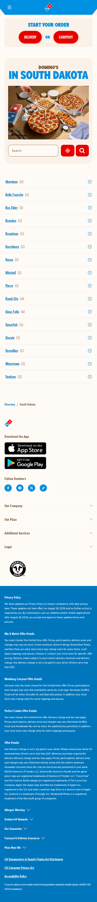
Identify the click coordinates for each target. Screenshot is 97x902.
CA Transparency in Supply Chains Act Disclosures (34, 859)
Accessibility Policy (16, 876)
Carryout (66, 37)
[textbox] (48, 886)
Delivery (30, 37)
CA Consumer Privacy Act (19, 868)
